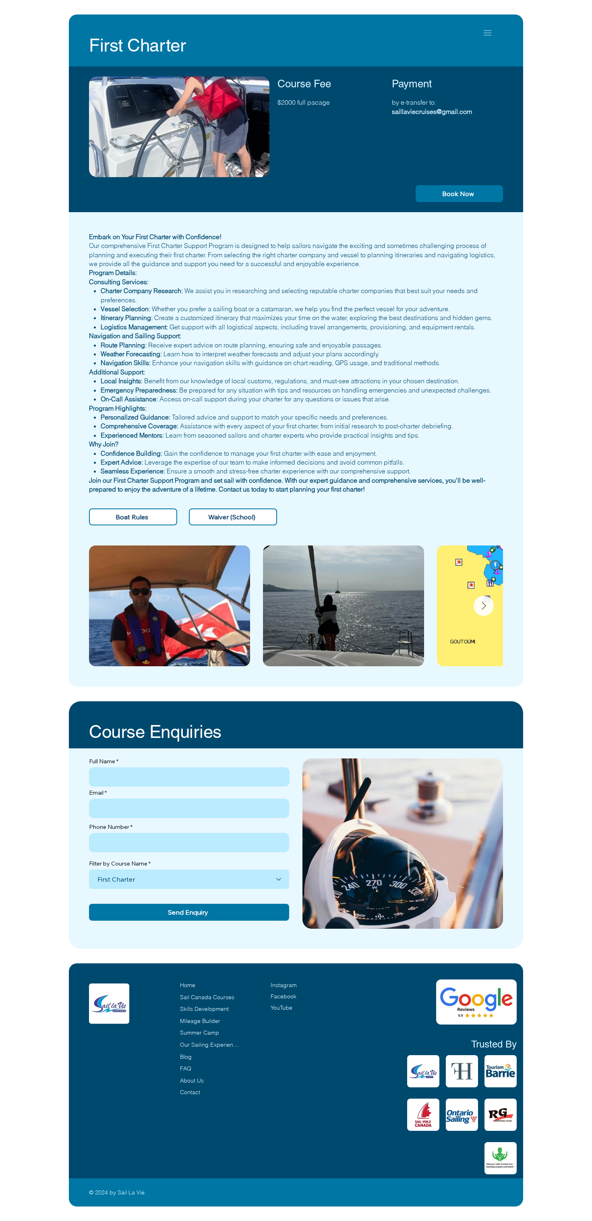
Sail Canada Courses (207, 997)
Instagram (284, 985)
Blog (186, 1056)
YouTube (281, 1007)
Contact (190, 1092)
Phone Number (109, 827)
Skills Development (204, 1008)
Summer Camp (199, 1032)
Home (187, 985)
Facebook (283, 996)
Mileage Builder (200, 1021)
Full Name (102, 761)
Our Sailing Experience (209, 1044)
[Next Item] (484, 606)
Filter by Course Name (118, 863)
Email (96, 792)
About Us (192, 1080)
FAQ (185, 1068)
